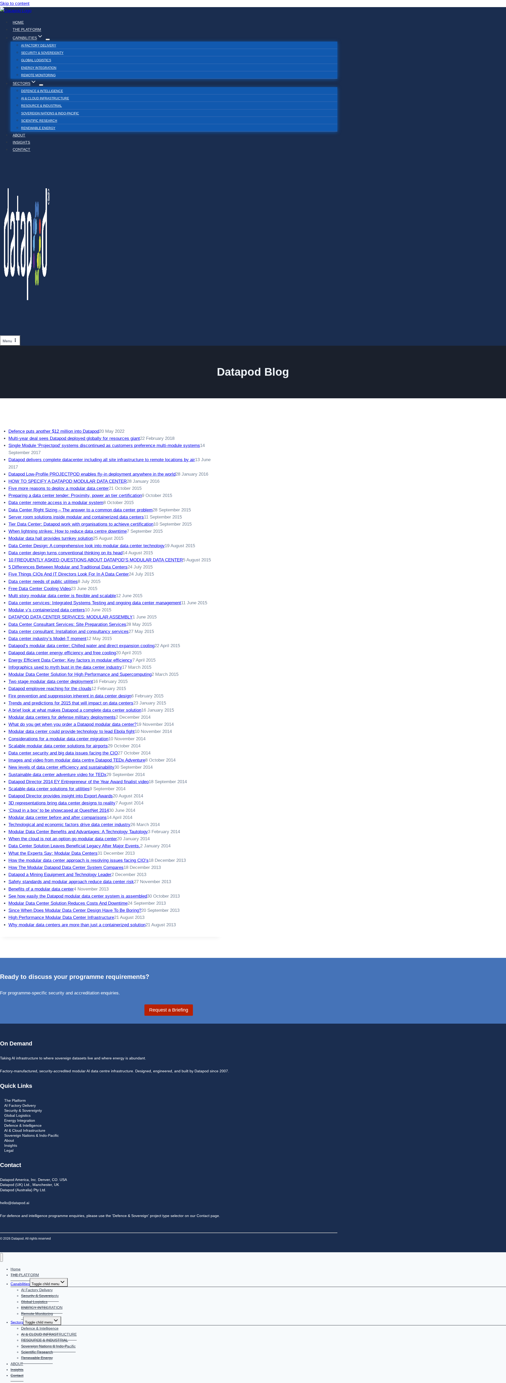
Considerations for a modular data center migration (58, 738)
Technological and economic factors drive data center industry (69, 824)
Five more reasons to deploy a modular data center (58, 488)
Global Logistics (36, 60)
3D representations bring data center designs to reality (61, 803)
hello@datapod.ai (14, 1203)
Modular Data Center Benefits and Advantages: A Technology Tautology (78, 831)
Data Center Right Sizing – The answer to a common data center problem (80, 509)
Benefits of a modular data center (41, 889)
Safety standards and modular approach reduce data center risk (71, 881)
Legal (8, 1151)
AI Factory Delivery (38, 45)
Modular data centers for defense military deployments (62, 717)
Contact (21, 150)
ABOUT (19, 135)
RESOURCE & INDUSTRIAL (41, 106)
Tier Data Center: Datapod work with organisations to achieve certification (80, 524)
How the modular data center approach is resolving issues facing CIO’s (78, 860)
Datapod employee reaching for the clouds (49, 688)
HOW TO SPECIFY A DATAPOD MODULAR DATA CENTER (67, 481)
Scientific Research (39, 121)
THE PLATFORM (27, 30)
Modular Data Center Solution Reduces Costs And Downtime (68, 903)
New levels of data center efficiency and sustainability (61, 767)
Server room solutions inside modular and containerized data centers (76, 517)
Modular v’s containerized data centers (46, 609)
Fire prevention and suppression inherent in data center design (69, 695)
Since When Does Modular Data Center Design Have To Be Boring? (74, 910)
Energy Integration (19, 1121)
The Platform (15, 1101)
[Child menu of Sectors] (41, 85)
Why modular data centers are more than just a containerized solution (76, 924)
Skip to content (15, 3)
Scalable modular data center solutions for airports (58, 745)
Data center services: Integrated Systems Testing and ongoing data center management (94, 602)
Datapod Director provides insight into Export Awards (60, 795)
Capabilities (20, 1284)
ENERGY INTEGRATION (38, 68)
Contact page (208, 1216)
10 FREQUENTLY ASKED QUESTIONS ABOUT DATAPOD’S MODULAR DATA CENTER (95, 559)
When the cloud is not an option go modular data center (62, 838)
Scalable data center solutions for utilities (49, 788)
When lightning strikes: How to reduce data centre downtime (67, 531)
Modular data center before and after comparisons (57, 817)
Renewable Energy (38, 128)
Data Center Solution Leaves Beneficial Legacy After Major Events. (74, 845)
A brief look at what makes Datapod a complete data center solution (74, 710)
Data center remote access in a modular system (55, 502)
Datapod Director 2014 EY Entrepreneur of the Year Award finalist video (78, 781)
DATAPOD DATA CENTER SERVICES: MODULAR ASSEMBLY (70, 617)
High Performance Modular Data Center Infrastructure (61, 917)
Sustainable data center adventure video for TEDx (57, 774)
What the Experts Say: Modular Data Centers (53, 853)
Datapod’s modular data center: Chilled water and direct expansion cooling (81, 645)
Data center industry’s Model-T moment (47, 638)
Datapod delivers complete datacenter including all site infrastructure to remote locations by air (101, 459)
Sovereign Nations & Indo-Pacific (50, 113)
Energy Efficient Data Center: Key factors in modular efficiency (70, 660)
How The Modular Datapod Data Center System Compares (66, 867)
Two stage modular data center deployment (50, 681)
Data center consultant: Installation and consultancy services (68, 631)
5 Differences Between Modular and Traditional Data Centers (68, 567)
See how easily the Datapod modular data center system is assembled (77, 896)
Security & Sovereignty (42, 53)
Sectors (17, 1322)
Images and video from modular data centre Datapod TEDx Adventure (76, 760)
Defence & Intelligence (42, 91)
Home (18, 22)
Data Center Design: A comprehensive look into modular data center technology (86, 545)
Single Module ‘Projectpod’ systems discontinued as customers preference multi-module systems (104, 445)
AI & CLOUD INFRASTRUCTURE (45, 98)
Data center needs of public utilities (43, 581)
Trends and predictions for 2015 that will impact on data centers (70, 703)
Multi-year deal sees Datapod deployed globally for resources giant (74, 438)
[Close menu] (1, 1257)
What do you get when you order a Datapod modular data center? (72, 724)
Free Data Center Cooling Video (39, 588)
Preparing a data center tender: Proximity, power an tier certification (75, 495)
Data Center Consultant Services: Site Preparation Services (67, 624)
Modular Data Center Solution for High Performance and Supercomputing (80, 674)
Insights (21, 142)
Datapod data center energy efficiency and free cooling (62, 652)
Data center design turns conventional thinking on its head (65, 552)
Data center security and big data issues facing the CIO (63, 753)
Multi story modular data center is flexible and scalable (62, 595)
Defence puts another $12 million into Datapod (53, 431)
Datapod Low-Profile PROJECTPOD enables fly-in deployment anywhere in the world (92, 474)
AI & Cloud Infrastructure (24, 1131)
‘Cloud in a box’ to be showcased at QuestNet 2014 (58, 810)
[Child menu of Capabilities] (48, 39)
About (9, 1141)
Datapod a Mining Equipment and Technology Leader (59, 874)
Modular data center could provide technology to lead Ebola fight (71, 731)
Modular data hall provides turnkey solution (50, 538)
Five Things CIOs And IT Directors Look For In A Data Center (68, 574)
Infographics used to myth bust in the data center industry (65, 667)
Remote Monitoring (38, 75)
